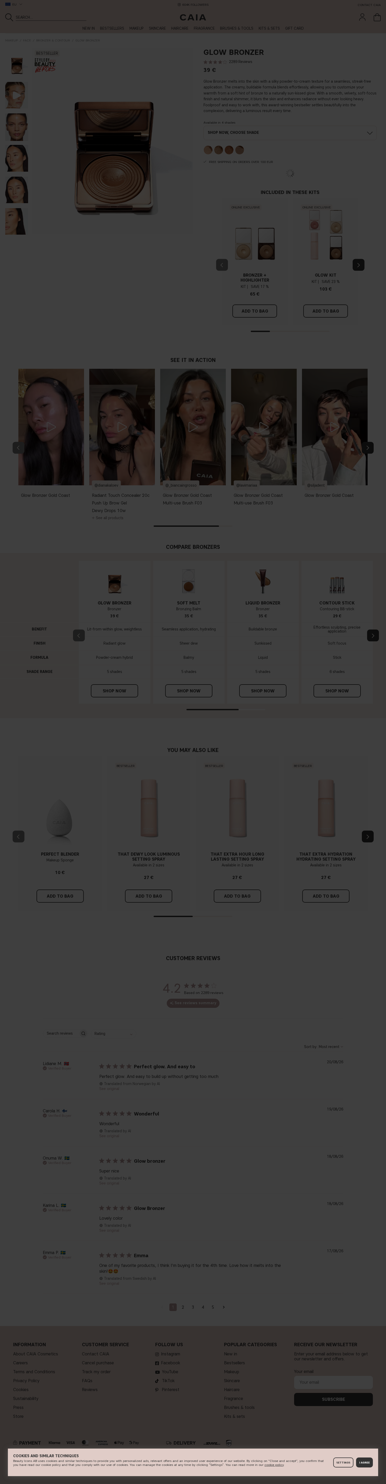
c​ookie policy (274, 1465)
